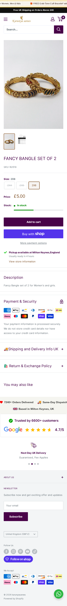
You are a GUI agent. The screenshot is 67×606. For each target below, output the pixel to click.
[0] (60, 19)
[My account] (53, 19)
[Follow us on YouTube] (27, 551)
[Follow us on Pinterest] (20, 551)
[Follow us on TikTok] (34, 551)
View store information (22, 261)
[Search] (58, 29)
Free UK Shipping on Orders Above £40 (33, 10)
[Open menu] (5, 19)
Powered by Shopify (13, 598)
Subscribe (15, 516)
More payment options (33, 242)
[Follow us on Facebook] (6, 551)
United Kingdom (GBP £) (17, 534)
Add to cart (34, 221)
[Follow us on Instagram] (13, 551)
